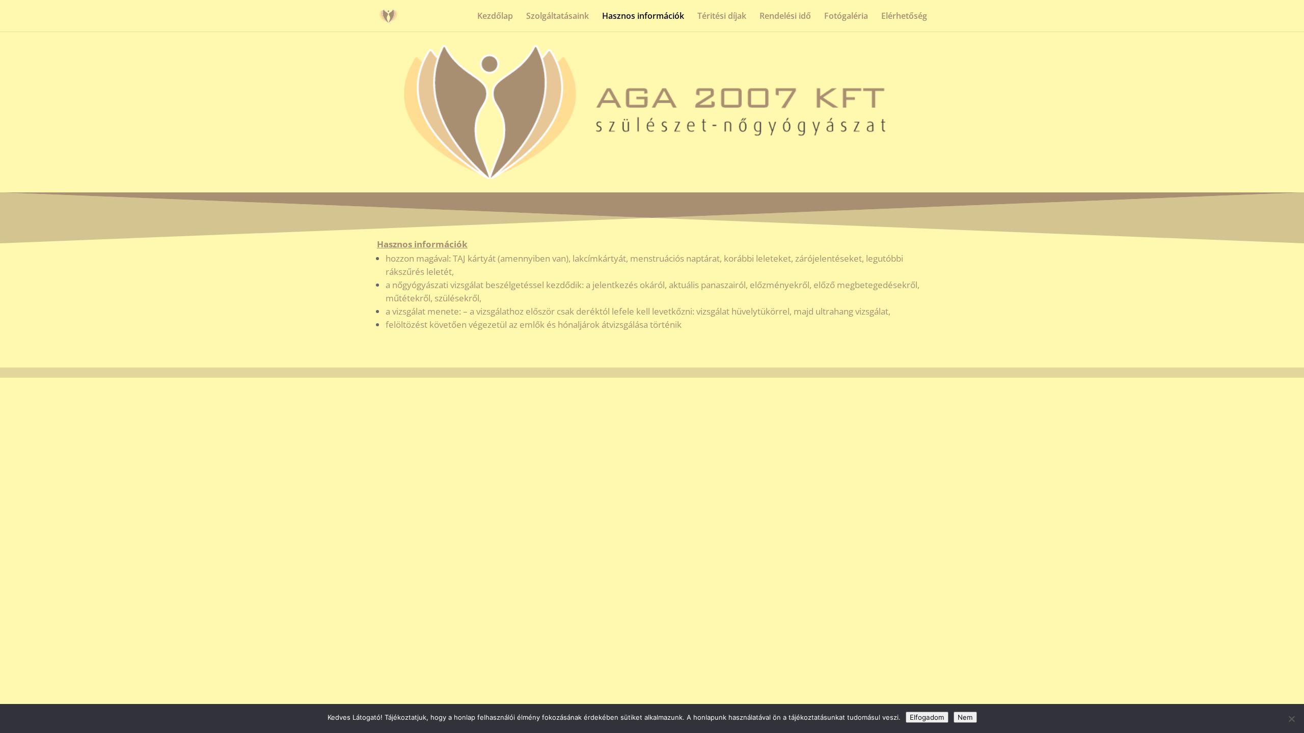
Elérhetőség (904, 16)
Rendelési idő (785, 16)
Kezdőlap (495, 16)
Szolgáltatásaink (557, 16)
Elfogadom (927, 717)
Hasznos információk (643, 16)
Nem (965, 717)
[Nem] (1291, 719)
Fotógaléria (846, 16)
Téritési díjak (721, 16)
